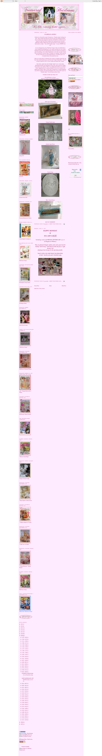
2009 (22, 635)
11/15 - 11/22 (24, 648)
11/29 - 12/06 (24, 645)
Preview (69, 79)
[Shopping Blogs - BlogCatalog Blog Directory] (26, 740)
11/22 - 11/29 (24, 646)
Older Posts (64, 285)
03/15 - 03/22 (24, 706)
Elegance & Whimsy (51, 241)
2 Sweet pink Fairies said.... (55, 281)
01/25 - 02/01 (24, 716)
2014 (22, 626)
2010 (22, 633)
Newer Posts (36, 285)
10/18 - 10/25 (24, 656)
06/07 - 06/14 (24, 685)
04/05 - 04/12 (24, 700)
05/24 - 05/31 (24, 689)
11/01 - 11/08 (24, 652)
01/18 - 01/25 (24, 718)
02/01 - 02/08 (24, 714)
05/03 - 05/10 (24, 695)
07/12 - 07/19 (24, 668)
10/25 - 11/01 (24, 654)
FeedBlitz (79, 79)
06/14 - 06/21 (24, 683)
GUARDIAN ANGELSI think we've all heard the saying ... (27, 675)
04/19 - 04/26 (24, 696)
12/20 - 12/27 (24, 639)
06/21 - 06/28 (24, 671)
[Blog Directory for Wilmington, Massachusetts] (22, 742)
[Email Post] (64, 281)
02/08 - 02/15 (24, 712)
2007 (22, 724)
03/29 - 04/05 (24, 702)
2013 (22, 628)
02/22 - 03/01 (24, 710)
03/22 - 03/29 (24, 704)
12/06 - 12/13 (24, 643)
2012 (22, 630)
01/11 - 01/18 (24, 719)
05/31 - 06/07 (24, 687)
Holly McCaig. (76, 164)
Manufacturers (22, 750)
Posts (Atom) (42, 288)
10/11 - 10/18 (24, 658)
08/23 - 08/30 (24, 666)
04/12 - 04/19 (24, 698)
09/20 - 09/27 (24, 662)
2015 (22, 624)
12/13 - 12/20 (24, 641)
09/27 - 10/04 (24, 660)
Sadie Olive (76, 162)
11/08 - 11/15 (24, 650)
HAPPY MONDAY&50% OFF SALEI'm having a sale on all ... (28, 680)
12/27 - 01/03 (24, 637)
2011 (22, 631)
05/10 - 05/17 (24, 693)
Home (50, 285)
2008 (22, 722)
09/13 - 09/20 (24, 664)
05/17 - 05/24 (24, 691)
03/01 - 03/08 (24, 708)
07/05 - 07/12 (24, 669)
